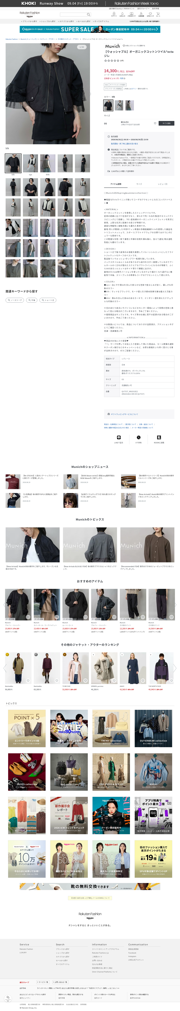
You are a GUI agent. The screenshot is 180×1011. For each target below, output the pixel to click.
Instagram (132, 956)
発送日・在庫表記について (113, 424)
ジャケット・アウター (47, 39)
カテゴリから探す (62, 957)
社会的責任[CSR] (72, 1004)
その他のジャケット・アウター (68, 39)
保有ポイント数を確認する (139, 994)
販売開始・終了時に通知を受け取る (124, 143)
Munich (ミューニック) (29, 39)
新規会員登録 (133, 949)
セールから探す (62, 960)
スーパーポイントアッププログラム (105, 949)
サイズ (139, 184)
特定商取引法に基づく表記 (102, 968)
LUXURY (23, 952)
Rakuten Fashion (12, 39)
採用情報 (83, 1004)
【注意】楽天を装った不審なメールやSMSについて (90, 898)
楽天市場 (155, 8)
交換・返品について (146, 424)
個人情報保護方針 (34, 1004)
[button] (48, 94)
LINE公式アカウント (136, 960)
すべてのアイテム (62, 964)
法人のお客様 (97, 964)
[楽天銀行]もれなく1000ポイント (122, 8)
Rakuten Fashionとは (100, 953)
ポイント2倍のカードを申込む (104, 994)
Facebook (132, 953)
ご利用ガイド (97, 957)
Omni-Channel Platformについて (104, 972)
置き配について (130, 424)
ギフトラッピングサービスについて (124, 414)
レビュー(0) (162, 184)
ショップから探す (62, 953)
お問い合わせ (97, 960)
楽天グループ (142, 8)
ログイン (133, 89)
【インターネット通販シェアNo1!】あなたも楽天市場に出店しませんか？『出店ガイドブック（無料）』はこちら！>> (78, 988)
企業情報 (23, 1004)
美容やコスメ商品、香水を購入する (70, 994)
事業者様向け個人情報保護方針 (53, 1004)
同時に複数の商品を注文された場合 (116, 427)
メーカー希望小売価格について (142, 427)
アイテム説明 (115, 184)
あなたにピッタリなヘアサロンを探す (33, 994)
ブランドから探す (62, 949)
